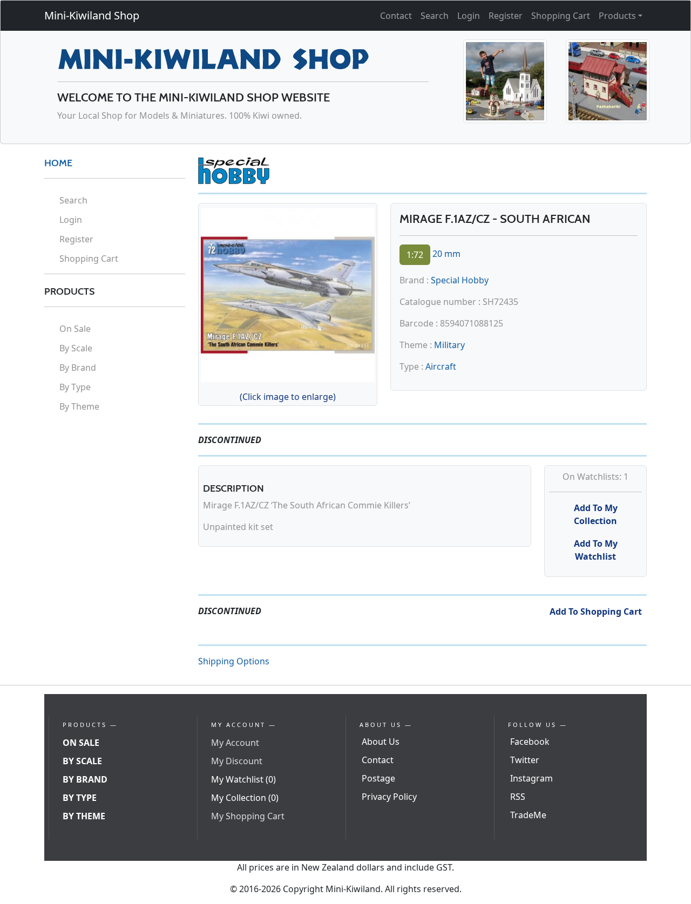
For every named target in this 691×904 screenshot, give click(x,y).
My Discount (236, 761)
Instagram (531, 778)
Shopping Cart (560, 16)
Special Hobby (460, 280)
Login (468, 16)
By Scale (75, 348)
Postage (378, 778)
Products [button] (617, 16)
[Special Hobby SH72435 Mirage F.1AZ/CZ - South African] (288, 293)
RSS (517, 797)
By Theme (79, 406)
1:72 (415, 255)
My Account (235, 743)
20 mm (446, 254)
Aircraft (440, 366)
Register (506, 16)
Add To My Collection (596, 514)
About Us (380, 741)
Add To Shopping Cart (596, 611)
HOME (58, 163)
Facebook (530, 741)
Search (435, 16)
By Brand (77, 367)
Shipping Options (233, 661)
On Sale (75, 329)
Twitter (524, 760)
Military (449, 345)
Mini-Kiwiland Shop (91, 15)
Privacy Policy (389, 797)
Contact (396, 16)
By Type (75, 387)
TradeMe (528, 815)
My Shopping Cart (247, 816)
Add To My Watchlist (596, 550)
